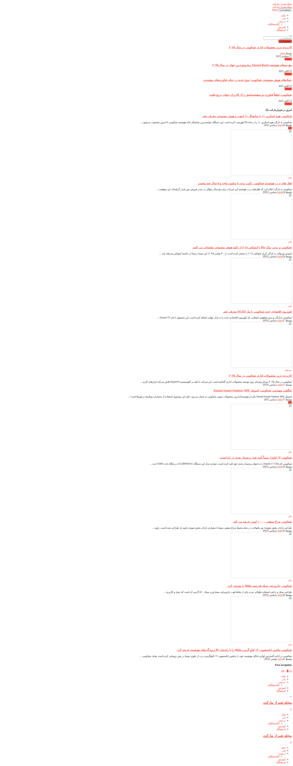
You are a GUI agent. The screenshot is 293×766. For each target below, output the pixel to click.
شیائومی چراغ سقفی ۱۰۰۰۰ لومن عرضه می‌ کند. (262, 521)
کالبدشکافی (274, 24)
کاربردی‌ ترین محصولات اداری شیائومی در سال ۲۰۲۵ (260, 47)
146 (282, 671)
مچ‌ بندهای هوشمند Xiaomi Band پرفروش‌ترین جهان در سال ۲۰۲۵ (252, 65)
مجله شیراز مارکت (277, 703)
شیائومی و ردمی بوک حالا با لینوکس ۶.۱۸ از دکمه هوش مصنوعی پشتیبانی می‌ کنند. (242, 247)
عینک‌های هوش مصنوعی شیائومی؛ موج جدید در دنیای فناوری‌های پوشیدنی (247, 80)
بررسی (282, 21)
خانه (283, 15)
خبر (284, 18)
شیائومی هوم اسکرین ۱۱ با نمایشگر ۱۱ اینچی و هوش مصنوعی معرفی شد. (247, 116)
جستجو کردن (285, 41)
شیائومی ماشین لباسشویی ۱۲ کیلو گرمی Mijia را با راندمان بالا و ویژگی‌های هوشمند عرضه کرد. (234, 650)
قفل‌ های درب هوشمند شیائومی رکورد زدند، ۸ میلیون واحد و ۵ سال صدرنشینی (245, 183)
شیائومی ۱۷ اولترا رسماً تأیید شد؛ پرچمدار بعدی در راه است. (256, 457)
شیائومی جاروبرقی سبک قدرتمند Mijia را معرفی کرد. (259, 586)
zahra (282, 53)
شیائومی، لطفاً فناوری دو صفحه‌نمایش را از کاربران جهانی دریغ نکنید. (250, 94)
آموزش (282, 27)
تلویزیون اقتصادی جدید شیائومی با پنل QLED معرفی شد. (257, 311)
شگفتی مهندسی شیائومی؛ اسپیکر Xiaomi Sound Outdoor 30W (252, 390)
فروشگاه (281, 30)
